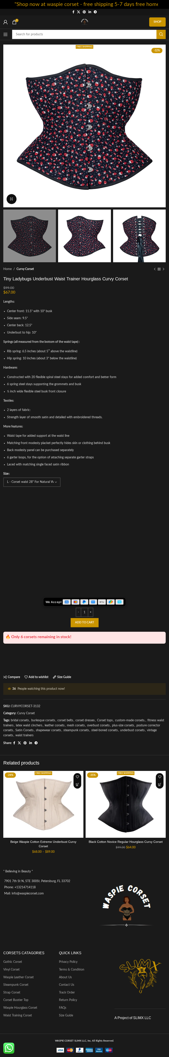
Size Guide (66, 1015)
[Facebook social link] (73, 12)
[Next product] (163, 269)
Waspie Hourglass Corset (20, 1007)
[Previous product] (154, 269)
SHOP (157, 22)
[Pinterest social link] (84, 12)
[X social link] (78, 12)
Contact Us (66, 984)
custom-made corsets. (130, 720)
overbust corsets (98, 725)
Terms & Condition (71, 969)
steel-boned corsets (104, 730)
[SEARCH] (161, 34)
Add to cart (84, 622)
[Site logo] (84, 22)
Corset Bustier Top (15, 1000)
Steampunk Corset (15, 984)
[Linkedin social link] (89, 12)
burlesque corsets (43, 720)
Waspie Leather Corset (18, 977)
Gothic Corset (12, 961)
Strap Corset (11, 992)
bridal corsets (20, 720)
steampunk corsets (76, 730)
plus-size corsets (123, 725)
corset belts (65, 720)
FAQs (62, 1007)
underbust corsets (132, 730)
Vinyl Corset (11, 969)
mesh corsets (76, 725)
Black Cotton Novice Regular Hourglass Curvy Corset (126, 841)
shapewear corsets (48, 730)
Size (6, 473)
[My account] (5, 22)
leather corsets (54, 725)
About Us (65, 977)
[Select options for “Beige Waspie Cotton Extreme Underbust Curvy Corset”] (77, 785)
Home (7, 269)
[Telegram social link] (95, 12)
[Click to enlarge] (12, 199)
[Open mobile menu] (5, 34)
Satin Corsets (24, 730)
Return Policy (68, 1000)
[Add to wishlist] (77, 777)
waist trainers (24, 735)
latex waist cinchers (29, 725)
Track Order (67, 992)
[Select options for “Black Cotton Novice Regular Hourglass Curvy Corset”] (159, 785)
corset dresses (85, 720)
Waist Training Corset (17, 1015)
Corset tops (105, 720)
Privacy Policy (68, 961)
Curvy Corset (25, 269)
